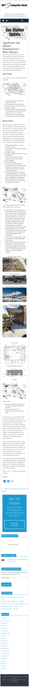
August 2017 (4, 623)
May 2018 (3, 618)
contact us (9, 471)
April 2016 (3, 638)
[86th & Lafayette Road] (14, 2)
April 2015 (3, 668)
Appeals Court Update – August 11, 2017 (11, 606)
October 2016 (4, 631)
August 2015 (4, 658)
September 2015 (5, 656)
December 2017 (5, 621)
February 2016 (5, 643)
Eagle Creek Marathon (16, 113)
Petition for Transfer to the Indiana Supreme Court (14, 604)
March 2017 (4, 628)
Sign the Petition (14, 524)
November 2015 (5, 651)
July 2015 (3, 661)
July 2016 (3, 636)
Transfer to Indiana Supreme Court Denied (14, 490)
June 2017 (3, 626)
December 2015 (5, 648)
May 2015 (3, 666)
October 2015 (4, 653)
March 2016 (4, 641)
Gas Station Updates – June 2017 (9, 609)
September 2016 (5, 633)
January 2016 (4, 646)
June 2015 (3, 663)
